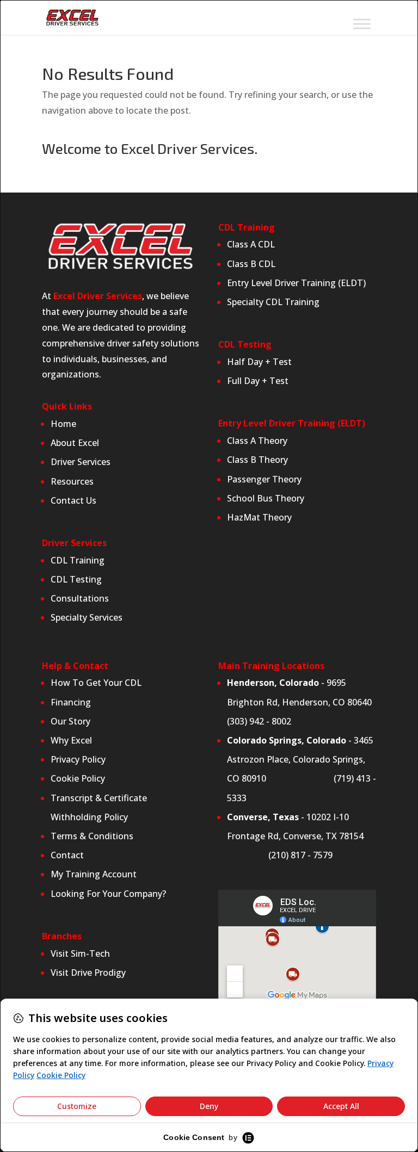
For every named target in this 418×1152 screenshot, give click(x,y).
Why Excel (71, 740)
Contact (67, 855)
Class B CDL (252, 264)
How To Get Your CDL (96, 683)
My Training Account (94, 874)
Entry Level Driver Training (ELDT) (296, 283)
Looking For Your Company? (108, 894)
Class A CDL (251, 244)
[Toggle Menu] (362, 24)
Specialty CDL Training (273, 302)
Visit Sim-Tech (80, 953)
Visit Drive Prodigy (88, 972)
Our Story (70, 721)
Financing (71, 702)
